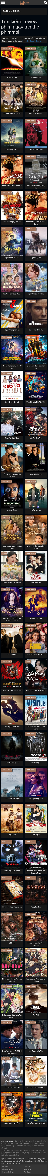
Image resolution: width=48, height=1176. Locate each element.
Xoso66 (37, 1161)
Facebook (27, 1172)
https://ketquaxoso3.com (24, 1161)
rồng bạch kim (9, 1161)
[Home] (24, 2)
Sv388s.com (32, 1159)
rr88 (2, 1163)
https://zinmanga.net (8, 1159)
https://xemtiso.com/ (13, 1163)
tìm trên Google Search (32, 41)
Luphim (44, 1161)
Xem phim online (7, 1141)
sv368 (18, 1159)
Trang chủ (27, 1169)
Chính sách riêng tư (8, 1172)
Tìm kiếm (16, 11)
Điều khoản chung (7, 1169)
